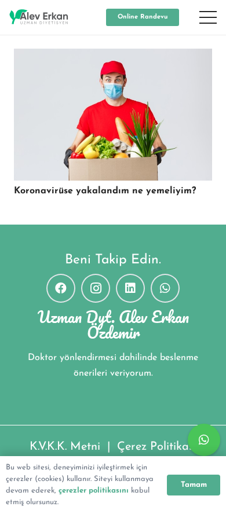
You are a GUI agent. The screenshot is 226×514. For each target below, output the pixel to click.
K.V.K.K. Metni (65, 447)
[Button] (204, 440)
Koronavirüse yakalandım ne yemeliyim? (105, 191)
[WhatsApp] (165, 288)
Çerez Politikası (156, 447)
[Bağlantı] (38, 17)
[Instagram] (95, 288)
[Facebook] (60, 288)
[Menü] (208, 17)
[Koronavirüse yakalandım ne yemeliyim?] (113, 115)
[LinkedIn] (130, 288)
